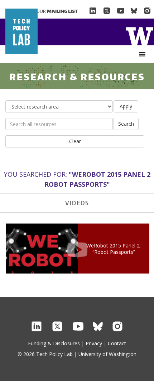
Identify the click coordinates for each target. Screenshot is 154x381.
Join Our (52, 11)
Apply (126, 106)
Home (139, 35)
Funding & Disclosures (54, 343)
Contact (117, 343)
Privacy (94, 343)
